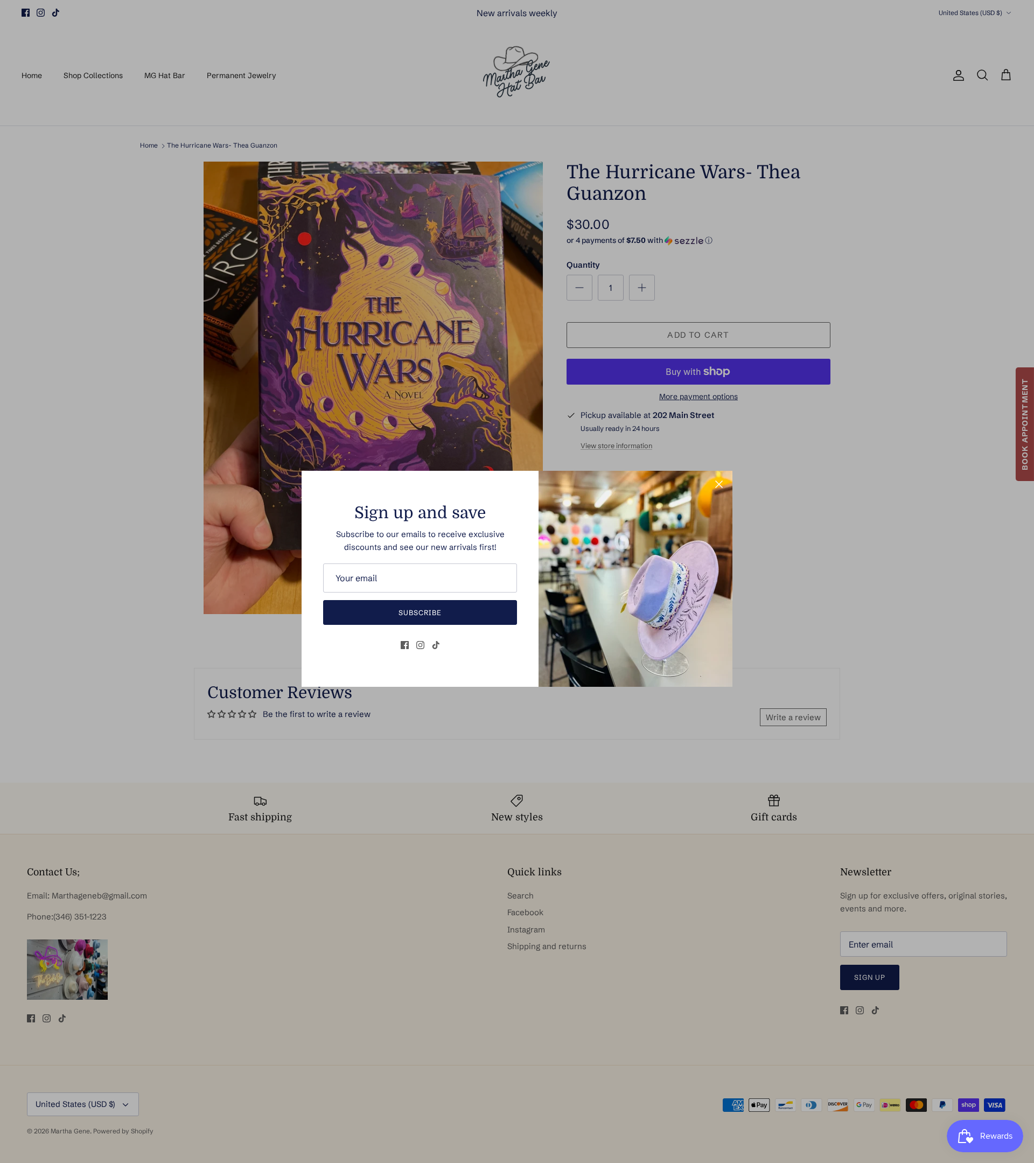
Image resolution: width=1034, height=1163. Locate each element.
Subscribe (420, 612)
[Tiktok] (436, 645)
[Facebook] (405, 645)
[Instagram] (420, 645)
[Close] (719, 484)
